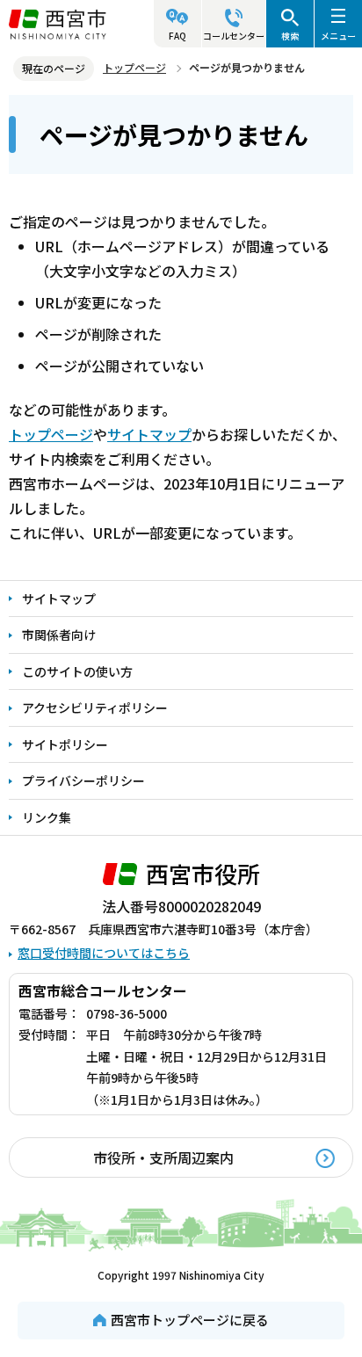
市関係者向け (59, 634)
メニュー (338, 35)
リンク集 (46, 817)
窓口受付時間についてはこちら (104, 953)
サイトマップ (149, 434)
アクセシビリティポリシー (95, 707)
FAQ (177, 35)
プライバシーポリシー (83, 780)
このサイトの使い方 (77, 671)
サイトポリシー (65, 744)
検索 (290, 35)
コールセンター (233, 35)
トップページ (134, 67)
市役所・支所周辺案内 (163, 1157)
